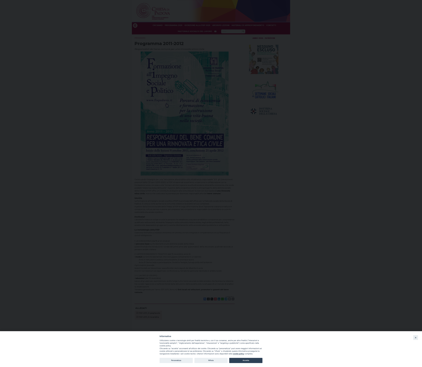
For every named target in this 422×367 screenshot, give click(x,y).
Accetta (246, 360)
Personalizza (176, 360)
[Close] (415, 337)
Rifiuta (211, 360)
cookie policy (238, 354)
